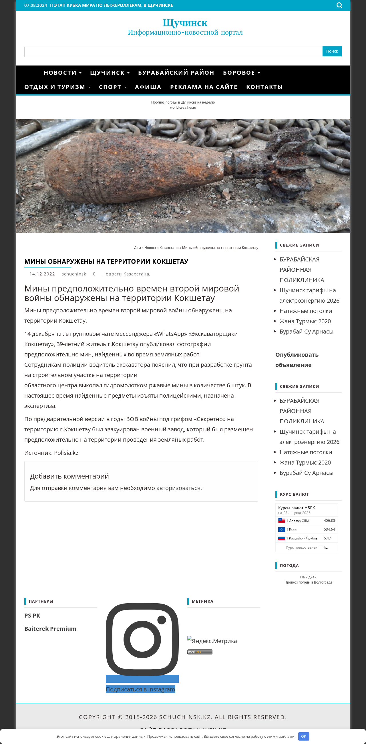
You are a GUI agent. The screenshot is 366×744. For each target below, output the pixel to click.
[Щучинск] (32, 72)
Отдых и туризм (55, 87)
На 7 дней (308, 577)
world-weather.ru (183, 108)
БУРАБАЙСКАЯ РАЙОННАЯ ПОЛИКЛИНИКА (302, 269)
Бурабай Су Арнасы (306, 331)
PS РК (32, 615)
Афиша (148, 87)
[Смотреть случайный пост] (340, 72)
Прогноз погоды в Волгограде (309, 582)
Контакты (264, 87)
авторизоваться (178, 488)
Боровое (240, 72)
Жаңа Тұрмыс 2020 (305, 321)
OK (303, 736)
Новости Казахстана (125, 274)
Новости (61, 72)
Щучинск (185, 22)
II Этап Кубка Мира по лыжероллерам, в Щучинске (111, 5)
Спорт (111, 87)
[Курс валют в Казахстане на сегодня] (306, 527)
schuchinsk (74, 274)
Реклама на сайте (204, 87)
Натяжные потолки (306, 311)
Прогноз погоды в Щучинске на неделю (183, 102)
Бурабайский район (176, 72)
